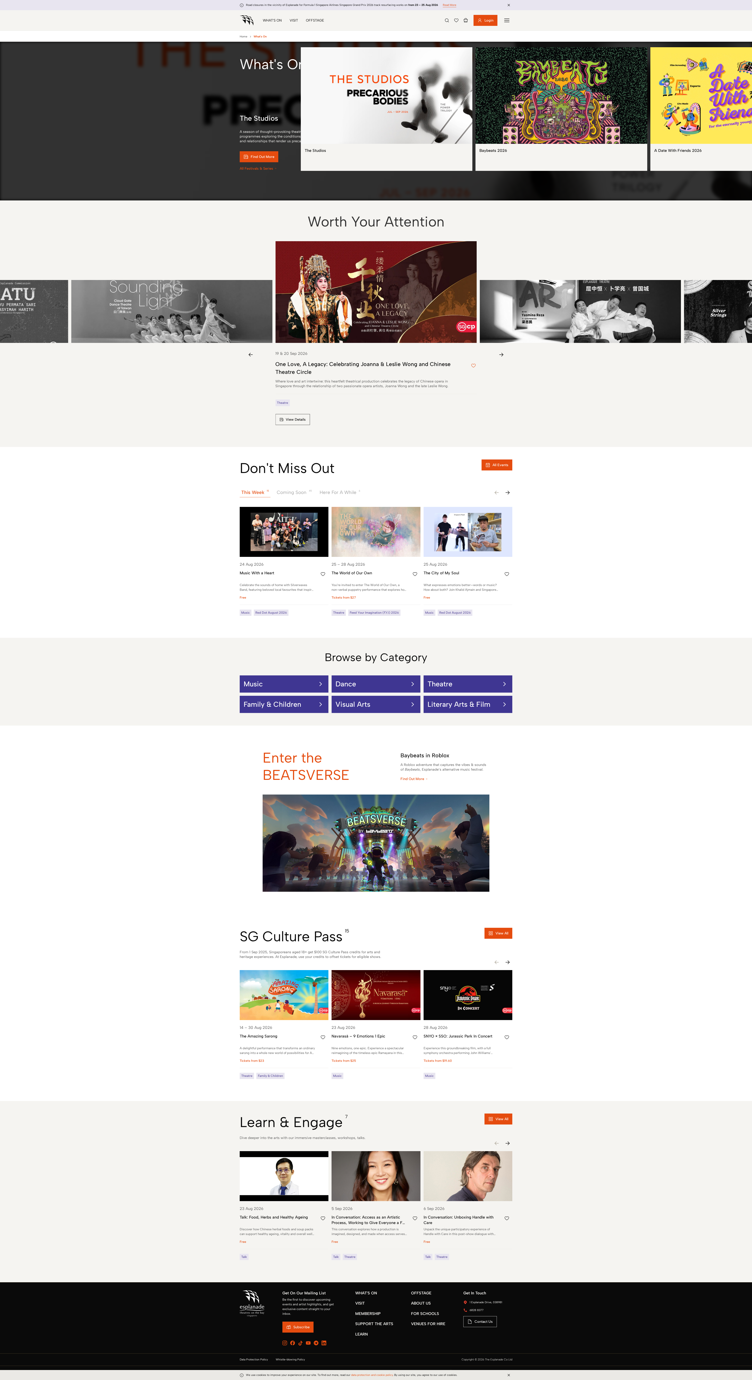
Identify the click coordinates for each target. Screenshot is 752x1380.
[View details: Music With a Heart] (284, 561)
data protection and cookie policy (372, 1375)
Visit (294, 20)
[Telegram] (316, 1343)
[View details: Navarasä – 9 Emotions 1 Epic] (376, 1024)
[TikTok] (300, 1343)
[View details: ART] (580, 292)
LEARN (361, 1334)
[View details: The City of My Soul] (468, 561)
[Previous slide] (250, 354)
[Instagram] (284, 1343)
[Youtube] (308, 1343)
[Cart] (466, 20)
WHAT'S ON (366, 1293)
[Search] (447, 20)
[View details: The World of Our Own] (376, 561)
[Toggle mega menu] (506, 20)
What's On (272, 20)
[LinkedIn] (324, 1343)
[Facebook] (292, 1343)
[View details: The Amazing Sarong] (284, 1024)
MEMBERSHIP (368, 1313)
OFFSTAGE (421, 1293)
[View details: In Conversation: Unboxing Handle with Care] (468, 1205)
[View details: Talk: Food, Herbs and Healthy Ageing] (284, 1205)
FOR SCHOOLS (425, 1313)
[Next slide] (501, 354)
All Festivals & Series (256, 168)
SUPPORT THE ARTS (374, 1323)
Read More (449, 5)
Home (243, 36)
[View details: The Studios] (386, 109)
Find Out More (412, 779)
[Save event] (323, 574)
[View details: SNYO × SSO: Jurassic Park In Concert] (468, 1024)
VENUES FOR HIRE (428, 1323)
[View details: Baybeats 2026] (561, 109)
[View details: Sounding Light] (171, 292)
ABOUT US (421, 1303)
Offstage (315, 20)
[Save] (456, 20)
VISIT (360, 1303)
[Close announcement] (508, 5)
